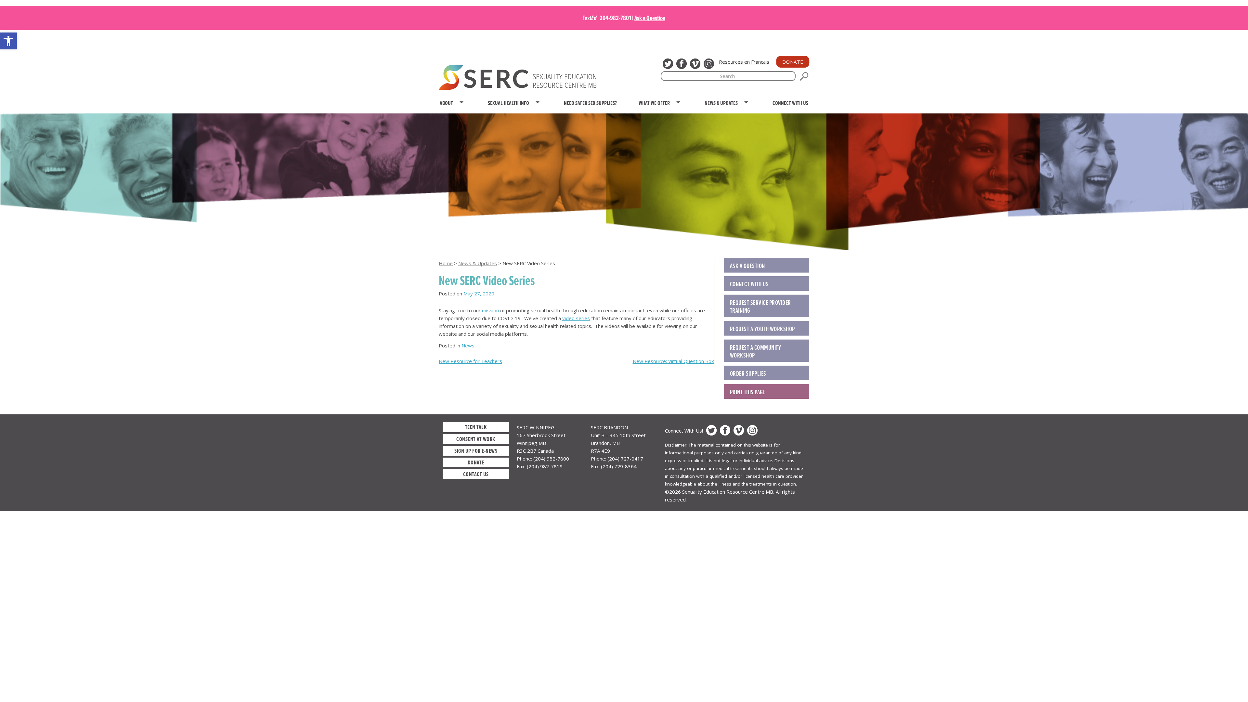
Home (446, 263)
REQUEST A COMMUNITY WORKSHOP (755, 351)
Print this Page (748, 391)
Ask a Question (649, 17)
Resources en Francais (744, 61)
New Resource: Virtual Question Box (673, 361)
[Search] (804, 76)
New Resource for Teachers (470, 361)
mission (490, 310)
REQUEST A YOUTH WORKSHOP (762, 328)
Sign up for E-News (475, 451)
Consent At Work (475, 439)
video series (576, 318)
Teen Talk (476, 427)
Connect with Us (749, 284)
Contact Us (476, 474)
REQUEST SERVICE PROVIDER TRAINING (760, 306)
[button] (8, 40)
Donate (792, 61)
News (468, 345)
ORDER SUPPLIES (748, 373)
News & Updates (477, 263)
